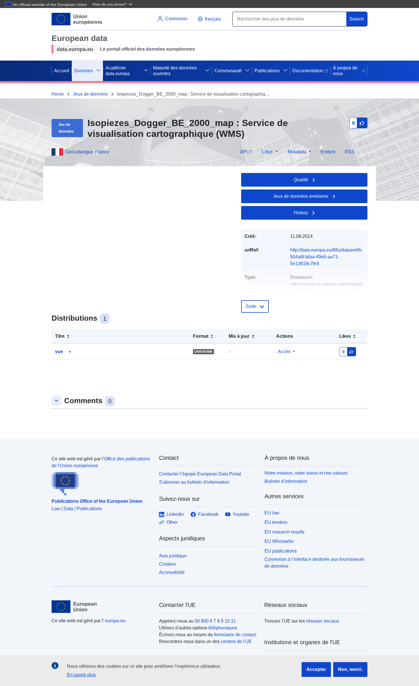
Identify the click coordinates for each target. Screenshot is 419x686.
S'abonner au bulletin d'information (194, 482)
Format (200, 336)
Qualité (301, 179)
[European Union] (102, 606)
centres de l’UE (236, 641)
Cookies (167, 564)
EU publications (281, 551)
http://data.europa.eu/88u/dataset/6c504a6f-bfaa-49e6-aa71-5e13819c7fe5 (326, 257)
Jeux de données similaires (300, 196)
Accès (284, 351)
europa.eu (115, 620)
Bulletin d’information (286, 481)
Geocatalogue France (87, 151)
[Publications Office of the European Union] (102, 482)
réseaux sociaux (322, 621)
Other (172, 522)
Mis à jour (239, 336)
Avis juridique (173, 555)
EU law (272, 512)
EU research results (284, 532)
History (301, 212)
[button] (112, 4)
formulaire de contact (235, 634)
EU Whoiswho (279, 541)
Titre (60, 336)
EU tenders (276, 522)
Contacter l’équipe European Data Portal (200, 473)
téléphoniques (222, 627)
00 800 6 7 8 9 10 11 (215, 621)
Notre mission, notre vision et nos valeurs (306, 473)
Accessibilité (172, 572)
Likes (345, 336)
